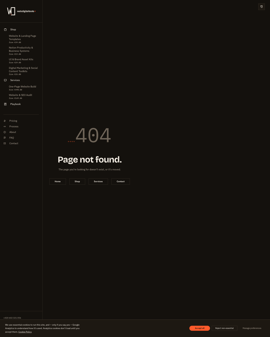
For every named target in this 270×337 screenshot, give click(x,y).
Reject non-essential (224, 328)
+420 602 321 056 (12, 318)
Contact (121, 181)
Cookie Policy (25, 331)
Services (98, 181)
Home (58, 181)
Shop (77, 181)
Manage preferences (252, 328)
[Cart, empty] (261, 7)
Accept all (200, 328)
